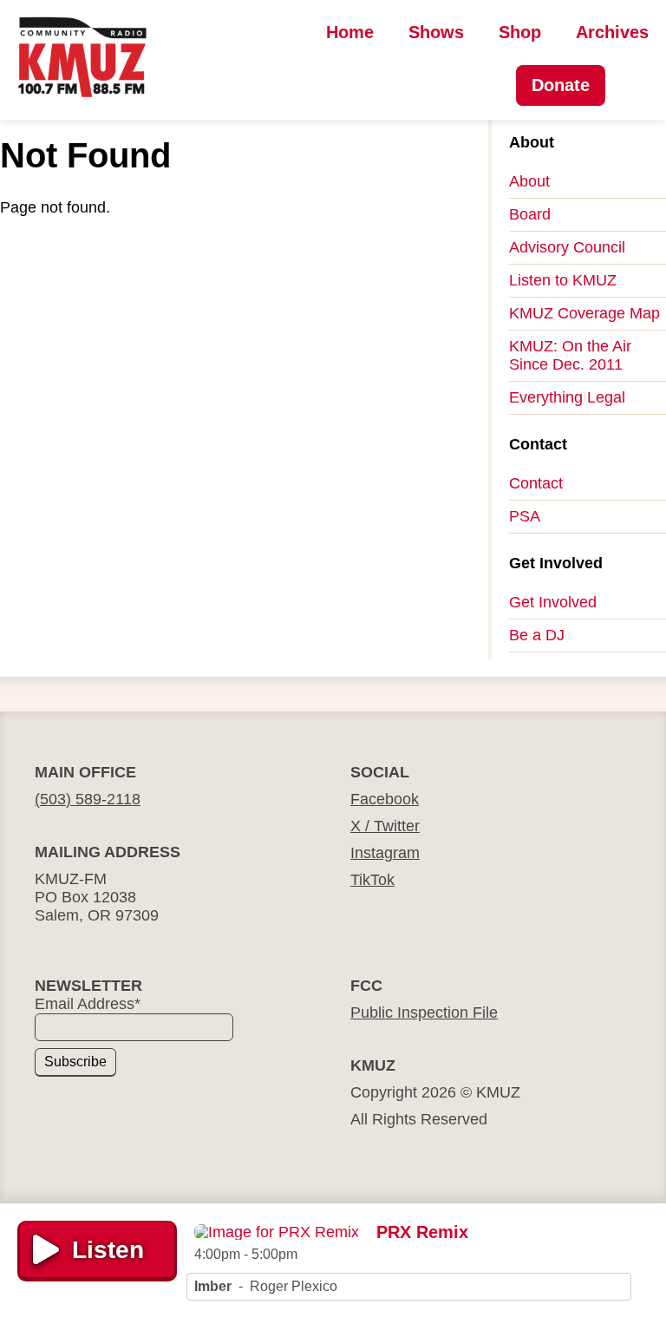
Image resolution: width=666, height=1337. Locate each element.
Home (350, 32)
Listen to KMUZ (563, 280)
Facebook (384, 799)
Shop (520, 32)
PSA (524, 516)
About (529, 181)
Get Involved (553, 602)
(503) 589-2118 (87, 799)
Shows (436, 32)
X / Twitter (385, 826)
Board (530, 214)
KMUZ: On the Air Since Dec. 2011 (570, 355)
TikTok (372, 879)
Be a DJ (537, 635)
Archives (612, 32)
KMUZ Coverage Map (584, 313)
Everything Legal (567, 397)
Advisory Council (567, 247)
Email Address (87, 1004)
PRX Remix (422, 1232)
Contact (536, 483)
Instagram (385, 853)
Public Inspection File (424, 1012)
